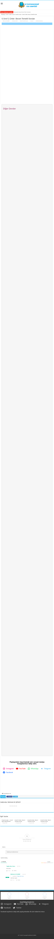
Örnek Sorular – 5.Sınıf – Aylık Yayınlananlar (8, 820)
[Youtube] (27, 937)
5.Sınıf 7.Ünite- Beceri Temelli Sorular (20, 820)
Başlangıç (3, 14)
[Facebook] (24, 937)
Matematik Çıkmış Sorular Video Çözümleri (22, 12)
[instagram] (28, 937)
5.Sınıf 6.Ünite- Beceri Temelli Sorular (32, 820)
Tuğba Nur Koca (20, 876)
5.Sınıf (7, 14)
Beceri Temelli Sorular (17, 14)
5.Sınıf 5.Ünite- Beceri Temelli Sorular (45, 820)
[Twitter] (26, 937)
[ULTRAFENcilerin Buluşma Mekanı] (27, 4)
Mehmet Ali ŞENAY (15, 874)
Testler (10, 14)
